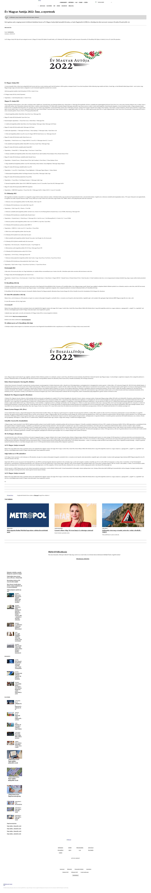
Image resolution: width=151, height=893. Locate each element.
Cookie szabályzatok (85, 872)
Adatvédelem (88, 869)
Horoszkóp (63, 2)
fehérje (16, 741)
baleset (16, 671)
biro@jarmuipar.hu (26, 319)
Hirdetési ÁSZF (65, 872)
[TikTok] (75, 862)
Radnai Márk (10, 528)
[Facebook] (72, 862)
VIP (54, 5)
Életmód (49, 5)
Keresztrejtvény (14, 759)
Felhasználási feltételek (79, 869)
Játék (86, 2)
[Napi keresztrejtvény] (14, 798)
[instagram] (108, 2)
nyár (16, 723)
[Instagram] (79, 862)
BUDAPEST (64, 5)
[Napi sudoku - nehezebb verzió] (14, 764)
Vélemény (60, 850)
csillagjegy (17, 700)
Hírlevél (71, 5)
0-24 (76, 2)
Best (70, 850)
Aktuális (42, 5)
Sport (58, 5)
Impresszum (62, 869)
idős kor (17, 712)
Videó (60, 852)
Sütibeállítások (75, 875)
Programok (79, 847)
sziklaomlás (105, 528)
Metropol (11, 32)
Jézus (16, 632)
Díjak (6, 36)
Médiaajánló (69, 869)
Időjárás (71, 2)
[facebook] (107, 2)
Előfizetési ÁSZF (74, 872)
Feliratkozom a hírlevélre (82, 558)
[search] (111, 2)
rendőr (16, 659)
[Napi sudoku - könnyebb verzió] (14, 782)
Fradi (80, 2)
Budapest (17, 593)
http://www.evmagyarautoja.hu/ (20, 316)
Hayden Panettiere (59, 528)
